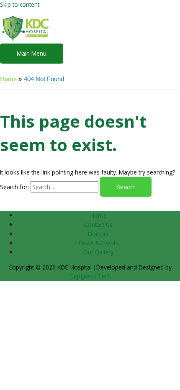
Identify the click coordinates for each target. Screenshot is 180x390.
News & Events (98, 243)
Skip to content (19, 4)
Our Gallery (98, 252)
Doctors (98, 234)
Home (98, 215)
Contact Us (98, 224)
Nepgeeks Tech (90, 276)
